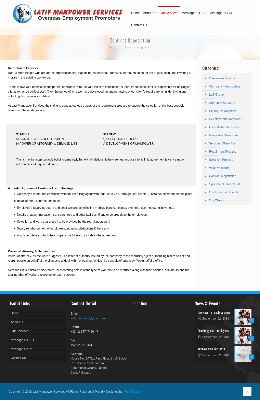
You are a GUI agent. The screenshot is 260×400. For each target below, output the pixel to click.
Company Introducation (224, 86)
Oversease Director (222, 78)
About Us (17, 322)
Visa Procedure (219, 167)
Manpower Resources (223, 135)
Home (112, 47)
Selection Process (221, 159)
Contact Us (18, 358)
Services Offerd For (222, 143)
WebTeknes (132, 391)
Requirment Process (222, 151)
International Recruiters (224, 127)
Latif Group (216, 94)
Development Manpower (225, 119)
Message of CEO (22, 340)
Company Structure (222, 102)
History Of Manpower (223, 111)
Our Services (19, 331)
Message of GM (21, 349)
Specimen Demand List (224, 184)
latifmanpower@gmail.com (88, 318)
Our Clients (216, 200)
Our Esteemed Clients (223, 192)
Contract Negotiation (222, 176)
